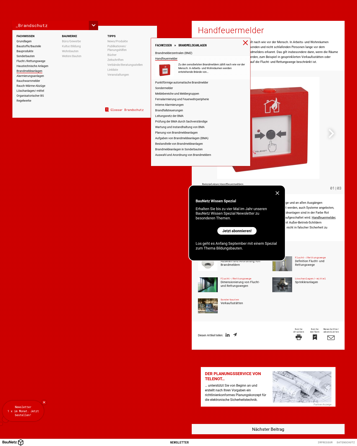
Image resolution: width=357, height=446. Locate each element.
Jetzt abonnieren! (237, 231)
